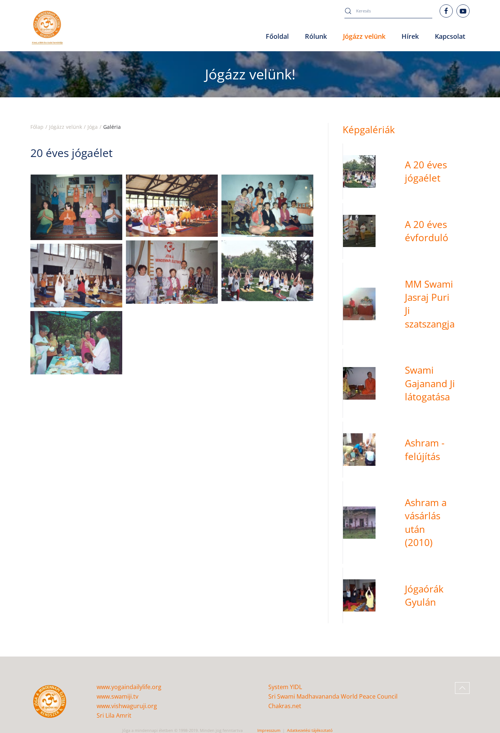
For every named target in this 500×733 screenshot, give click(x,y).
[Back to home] (47, 27)
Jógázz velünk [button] (364, 36)
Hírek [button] (410, 36)
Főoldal (277, 36)
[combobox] (388, 11)
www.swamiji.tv (117, 696)
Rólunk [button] (316, 36)
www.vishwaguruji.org (127, 706)
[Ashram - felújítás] (406, 450)
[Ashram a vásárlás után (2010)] (406, 522)
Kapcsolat (450, 36)
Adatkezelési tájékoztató (310, 730)
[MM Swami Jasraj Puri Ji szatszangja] (406, 304)
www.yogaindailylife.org (129, 687)
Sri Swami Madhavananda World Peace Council (333, 696)
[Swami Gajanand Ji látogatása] (406, 383)
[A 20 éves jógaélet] (406, 171)
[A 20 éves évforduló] (406, 231)
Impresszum (268, 730)
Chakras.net (284, 706)
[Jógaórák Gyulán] (406, 596)
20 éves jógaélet (71, 152)
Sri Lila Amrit (114, 715)
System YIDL (285, 687)
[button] (76, 207)
